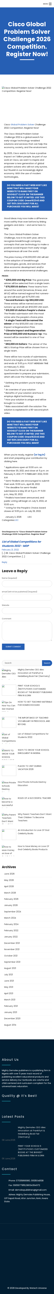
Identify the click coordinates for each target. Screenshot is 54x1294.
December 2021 (12, 943)
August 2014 (10, 1024)
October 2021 (10, 955)
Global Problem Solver (23, 124)
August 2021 (10, 968)
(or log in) (39, 454)
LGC (17, 520)
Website (5, 605)
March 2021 (9, 999)
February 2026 (11, 899)
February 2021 (11, 1006)
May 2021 (8, 987)
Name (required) (9, 578)
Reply (4, 562)
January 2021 (10, 1012)
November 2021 (11, 949)
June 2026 (9, 873)
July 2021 (8, 974)
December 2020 (12, 1018)
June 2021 (9, 980)
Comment (6, 618)
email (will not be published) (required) (19, 591)
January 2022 (11, 936)
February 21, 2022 (10, 549)
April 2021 (8, 993)
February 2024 (11, 924)
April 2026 (9, 886)
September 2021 (12, 961)
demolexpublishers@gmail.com (31, 1189)
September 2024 (12, 911)
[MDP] (20, 3)
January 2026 (11, 905)
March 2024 (10, 917)
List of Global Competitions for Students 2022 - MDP (21, 544)
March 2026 (10, 892)
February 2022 (11, 930)
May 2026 (9, 880)
